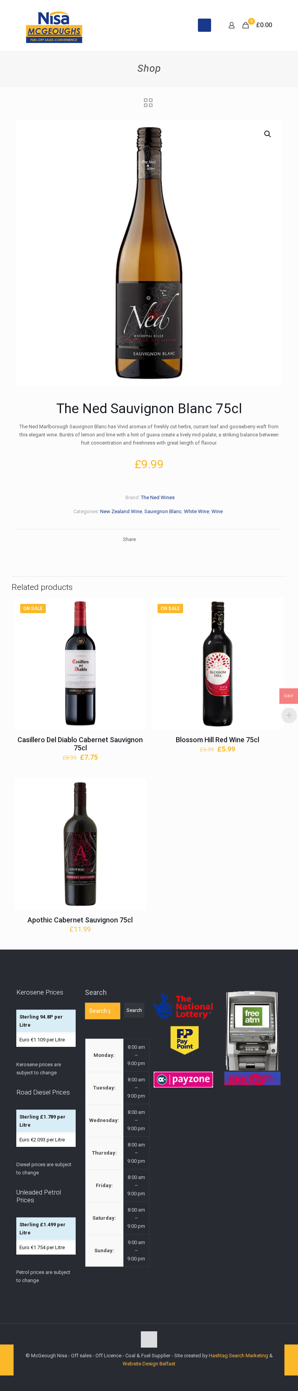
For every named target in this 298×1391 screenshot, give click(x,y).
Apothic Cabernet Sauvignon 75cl (80, 920)
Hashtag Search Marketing (238, 1355)
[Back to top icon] (149, 1339)
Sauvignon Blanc (163, 511)
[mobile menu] (204, 25)
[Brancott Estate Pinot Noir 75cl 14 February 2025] (7, 1359)
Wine (217, 511)
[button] (268, 134)
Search (96, 992)
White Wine (196, 511)
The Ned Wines (158, 497)
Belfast (167, 1364)
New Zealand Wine (121, 511)
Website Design (140, 1364)
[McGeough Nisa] (54, 25)
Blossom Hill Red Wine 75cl (217, 740)
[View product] (135, 626)
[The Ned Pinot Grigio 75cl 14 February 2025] (291, 1359)
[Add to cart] (135, 609)
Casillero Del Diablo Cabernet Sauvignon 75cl (80, 744)
